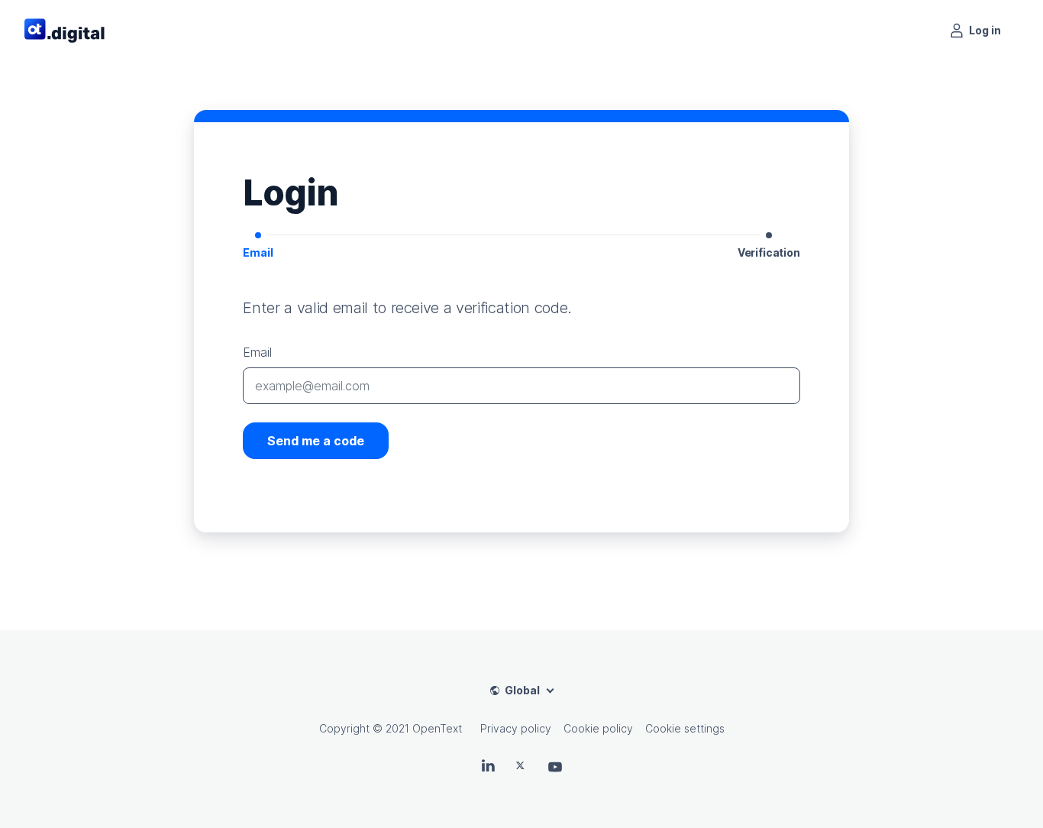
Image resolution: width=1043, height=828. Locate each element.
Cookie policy (598, 728)
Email (257, 352)
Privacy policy (515, 728)
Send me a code (315, 440)
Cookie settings (685, 728)
